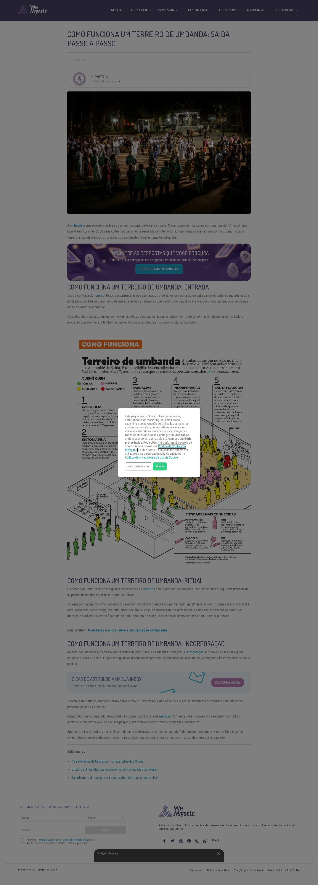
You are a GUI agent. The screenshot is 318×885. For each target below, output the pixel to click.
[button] (138, 466)
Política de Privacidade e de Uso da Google (151, 457)
